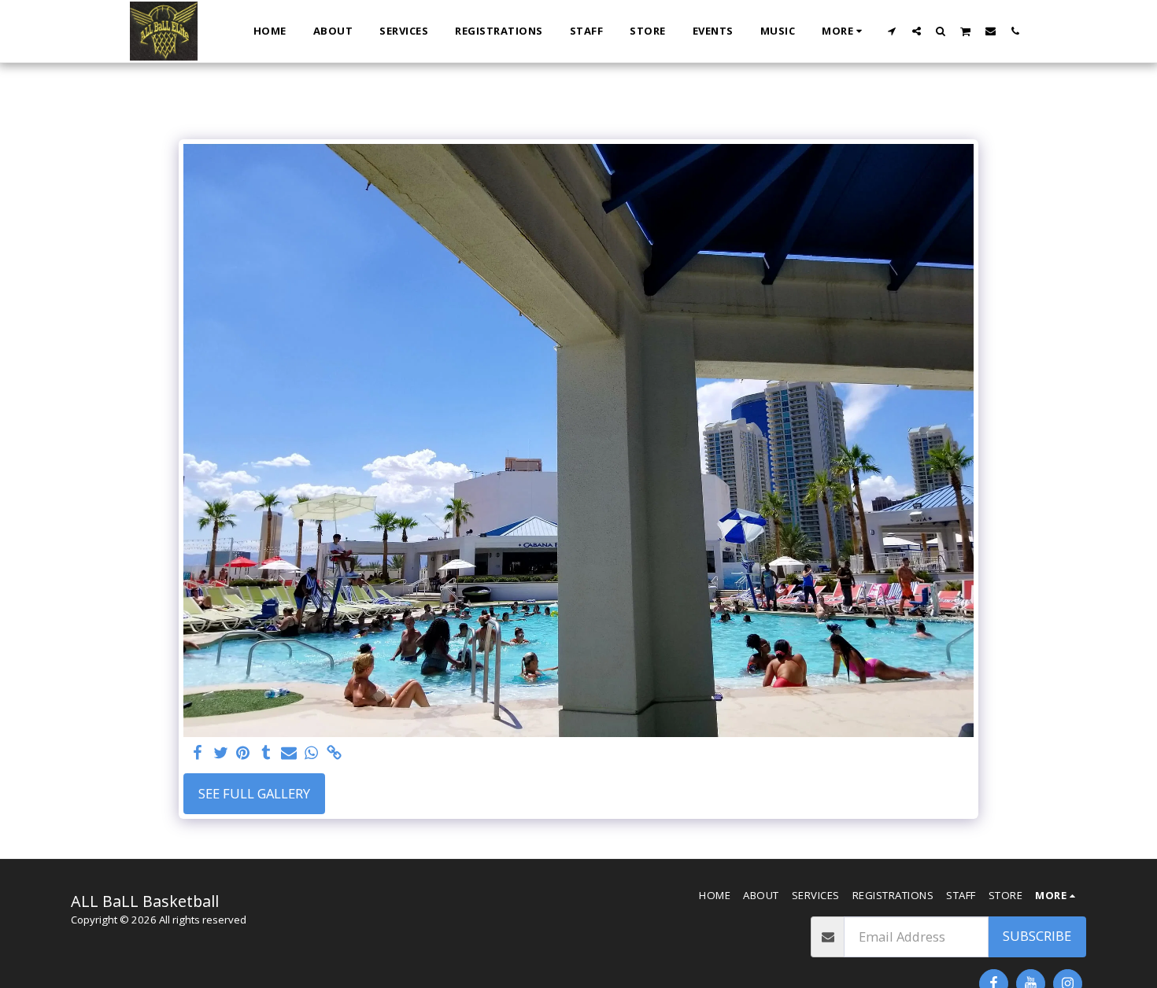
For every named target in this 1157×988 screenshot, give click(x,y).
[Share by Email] (288, 753)
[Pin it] (243, 753)
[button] (892, 30)
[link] (334, 753)
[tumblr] (265, 753)
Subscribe (1037, 936)
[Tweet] (221, 753)
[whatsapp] (311, 753)
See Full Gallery (254, 793)
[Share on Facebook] (198, 753)
